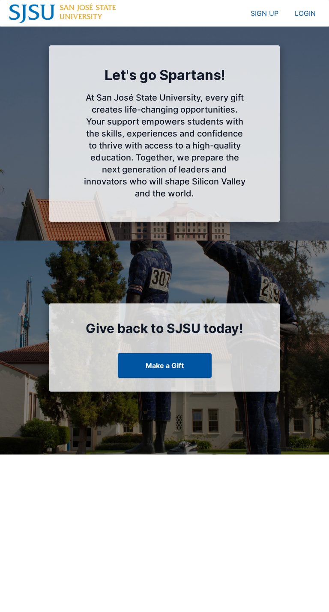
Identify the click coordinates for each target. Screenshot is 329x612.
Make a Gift (165, 365)
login (305, 13)
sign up (264, 13)
